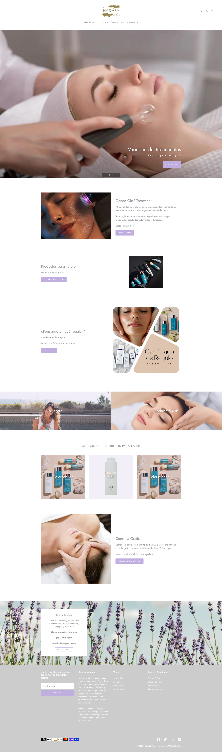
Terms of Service (155, 689)
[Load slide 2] (112, 175)
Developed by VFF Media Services (168, 746)
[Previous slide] (105, 175)
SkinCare (117, 681)
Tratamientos (118, 685)
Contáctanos (118, 689)
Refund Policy (154, 685)
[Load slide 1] (110, 175)
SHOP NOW (48, 350)
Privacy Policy (154, 678)
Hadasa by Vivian (150, 746)
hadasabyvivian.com (99, 714)
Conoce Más (172, 164)
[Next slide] (117, 175)
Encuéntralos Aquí (53, 279)
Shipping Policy (155, 681)
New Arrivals (118, 678)
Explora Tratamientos (129, 561)
